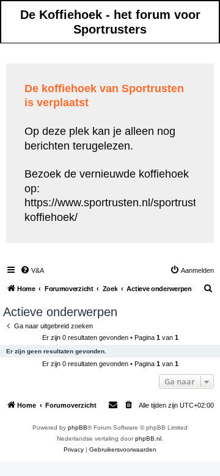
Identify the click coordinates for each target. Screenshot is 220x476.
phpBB (77, 427)
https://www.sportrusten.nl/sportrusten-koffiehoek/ (118, 210)
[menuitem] (32, 270)
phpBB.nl (148, 438)
